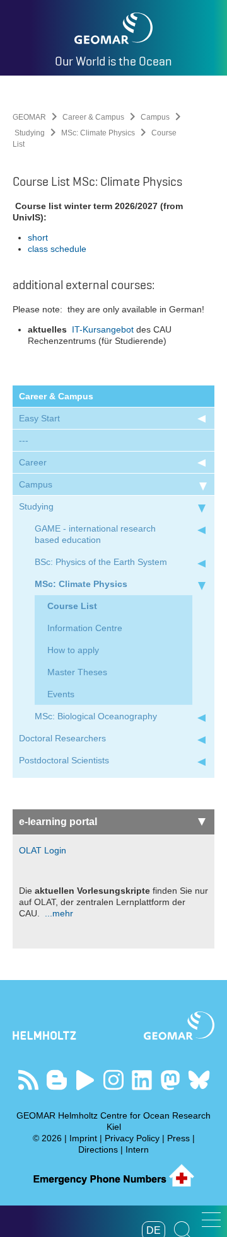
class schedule (57, 249)
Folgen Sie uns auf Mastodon (171, 1080)
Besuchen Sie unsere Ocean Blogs (57, 1080)
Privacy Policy (132, 1138)
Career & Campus (93, 117)
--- (23, 440)
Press (178, 1138)
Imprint (83, 1138)
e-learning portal (58, 821)
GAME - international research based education (95, 534)
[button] (211, 1220)
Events (60, 694)
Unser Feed (29, 1080)
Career (33, 462)
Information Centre (84, 628)
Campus (155, 117)
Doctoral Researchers (62, 738)
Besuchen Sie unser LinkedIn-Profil (142, 1080)
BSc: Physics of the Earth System (101, 562)
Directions (98, 1149)
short (38, 237)
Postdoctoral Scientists (64, 760)
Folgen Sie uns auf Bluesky (199, 1080)
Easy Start (39, 418)
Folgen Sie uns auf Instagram (114, 1080)
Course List (72, 606)
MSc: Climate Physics (98, 132)
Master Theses (77, 672)
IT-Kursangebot (101, 329)
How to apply (73, 650)
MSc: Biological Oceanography (96, 716)
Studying (30, 132)
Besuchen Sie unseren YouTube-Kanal (85, 1080)
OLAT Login (42, 850)
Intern (137, 1149)
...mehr (57, 913)
